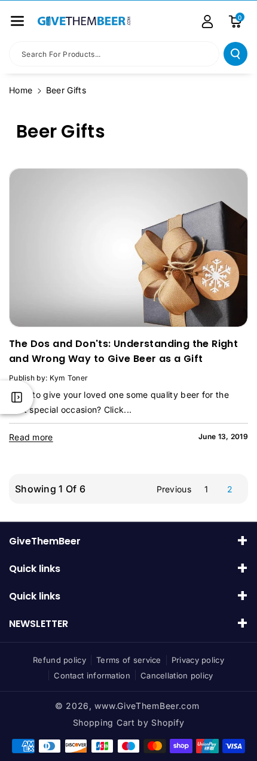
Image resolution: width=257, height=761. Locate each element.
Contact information (92, 675)
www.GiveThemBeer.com (146, 706)
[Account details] (207, 21)
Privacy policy (198, 660)
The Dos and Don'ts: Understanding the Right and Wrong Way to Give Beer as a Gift (123, 351)
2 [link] (229, 489)
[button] (17, 21)
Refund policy (59, 660)
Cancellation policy (176, 675)
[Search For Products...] (235, 54)
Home (20, 90)
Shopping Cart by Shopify (129, 722)
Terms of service (128, 660)
